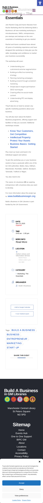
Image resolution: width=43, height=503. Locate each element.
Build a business (23, 330)
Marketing (14, 343)
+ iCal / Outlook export (22, 314)
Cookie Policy (16, 500)
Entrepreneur (17, 339)
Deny (21, 489)
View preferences (21, 496)
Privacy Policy (26, 500)
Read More (21, 242)
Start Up (13, 347)
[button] (40, 3)
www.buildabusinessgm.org (21, 196)
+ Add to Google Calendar (22, 307)
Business (13, 334)
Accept (21, 483)
